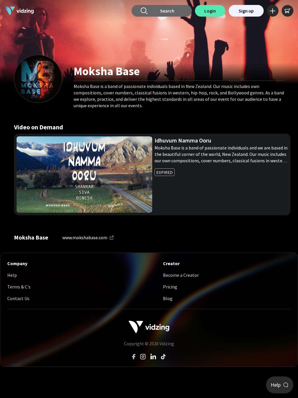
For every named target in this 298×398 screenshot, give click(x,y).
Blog (168, 298)
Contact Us (18, 298)
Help (12, 275)
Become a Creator (181, 275)
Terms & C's (19, 287)
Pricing (170, 287)
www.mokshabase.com (84, 237)
